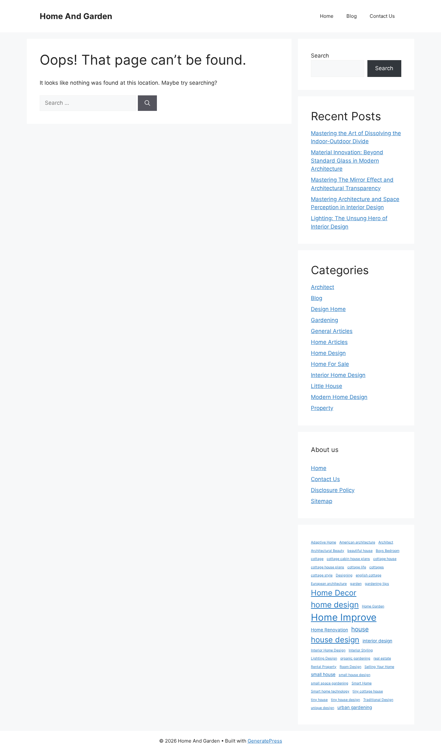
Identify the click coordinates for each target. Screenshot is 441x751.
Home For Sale (330, 364)
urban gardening (354, 707)
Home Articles (329, 342)
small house (323, 674)
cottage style (322, 575)
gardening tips (377, 584)
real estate (382, 658)
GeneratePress (265, 741)
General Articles (332, 331)
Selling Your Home (379, 667)
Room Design (350, 667)
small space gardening (329, 683)
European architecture (329, 584)
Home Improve (343, 617)
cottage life (356, 567)
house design (335, 639)
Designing (344, 575)
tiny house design (345, 700)
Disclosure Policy (332, 490)
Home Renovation (329, 629)
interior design (377, 640)
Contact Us (382, 16)
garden (356, 584)
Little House (326, 386)
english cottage (368, 575)
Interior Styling (361, 650)
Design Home (328, 309)
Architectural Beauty (327, 551)
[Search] (147, 103)
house (360, 629)
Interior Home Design (338, 375)
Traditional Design (378, 700)
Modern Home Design (339, 397)
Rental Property (323, 667)
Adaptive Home (323, 542)
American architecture (357, 542)
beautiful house (360, 551)
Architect (322, 287)
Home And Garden (76, 16)
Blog (351, 16)
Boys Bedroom (387, 551)
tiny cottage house (368, 691)
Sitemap (321, 501)
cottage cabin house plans (348, 559)
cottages (376, 567)
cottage (317, 559)
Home (326, 16)
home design (335, 604)
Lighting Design (324, 658)
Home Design (328, 353)
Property (322, 408)
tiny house (319, 700)
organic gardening (355, 658)
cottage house (384, 559)
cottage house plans (327, 567)
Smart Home (362, 683)
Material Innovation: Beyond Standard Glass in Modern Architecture (347, 160)
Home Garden (373, 606)
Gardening (324, 320)
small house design (354, 675)
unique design (322, 708)
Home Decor (333, 592)
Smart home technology (330, 691)
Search (320, 55)
